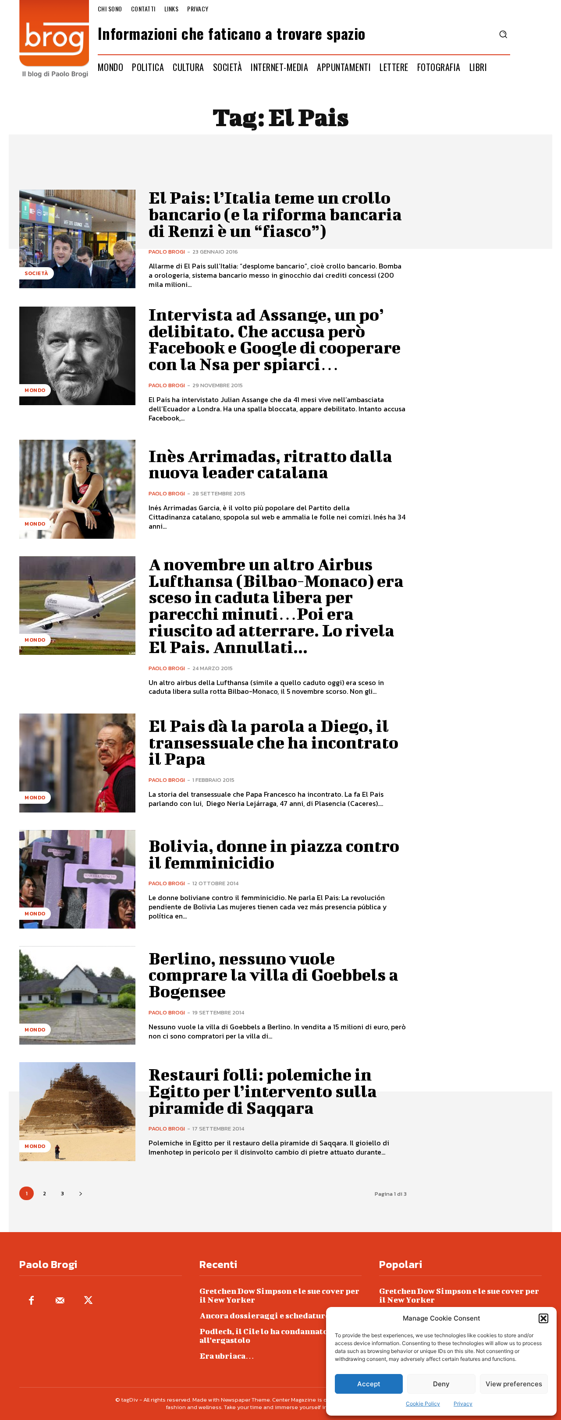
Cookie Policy (423, 1403)
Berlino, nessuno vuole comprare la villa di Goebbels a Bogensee (273, 975)
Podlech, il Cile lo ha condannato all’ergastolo (263, 1336)
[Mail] (60, 1301)
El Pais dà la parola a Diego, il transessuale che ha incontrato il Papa (273, 742)
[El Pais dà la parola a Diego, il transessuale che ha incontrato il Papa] (77, 763)
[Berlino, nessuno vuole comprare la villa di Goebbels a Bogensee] (77, 995)
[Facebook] (31, 1301)
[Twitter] (88, 1301)
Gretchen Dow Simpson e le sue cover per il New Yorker (279, 1295)
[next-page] (80, 1193)
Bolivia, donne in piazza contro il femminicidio (274, 854)
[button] (543, 1318)
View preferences (514, 1384)
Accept (368, 1384)
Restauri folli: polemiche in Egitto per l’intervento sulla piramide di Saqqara (263, 1091)
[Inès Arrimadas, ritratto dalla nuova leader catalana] (77, 489)
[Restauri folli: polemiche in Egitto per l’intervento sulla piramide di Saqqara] (77, 1111)
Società (37, 273)
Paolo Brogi (167, 251)
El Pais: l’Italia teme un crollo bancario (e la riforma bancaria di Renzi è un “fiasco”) (275, 214)
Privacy (463, 1403)
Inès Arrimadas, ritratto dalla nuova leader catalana (270, 464)
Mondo (35, 390)
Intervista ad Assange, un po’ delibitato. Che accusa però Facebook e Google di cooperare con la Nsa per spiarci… (275, 339)
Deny (441, 1384)
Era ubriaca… (226, 1355)
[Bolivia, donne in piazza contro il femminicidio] (77, 879)
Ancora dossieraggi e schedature (264, 1315)
